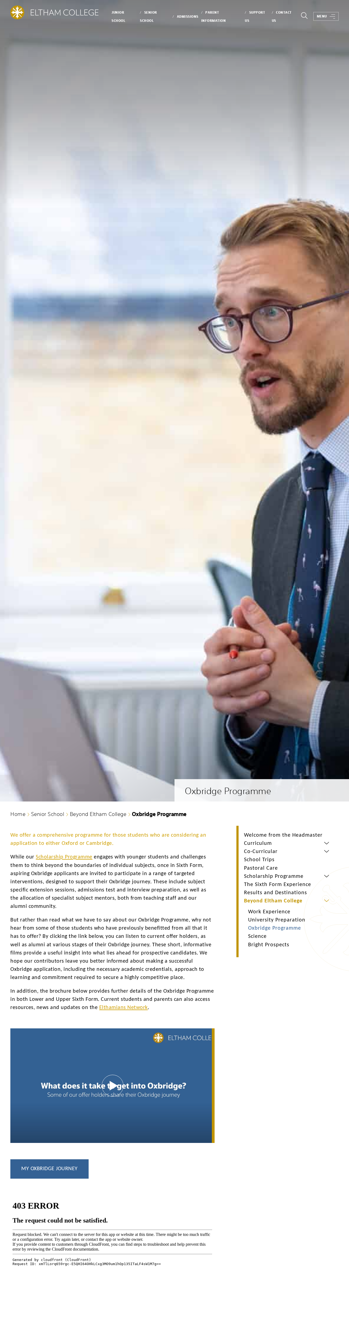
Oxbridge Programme (274, 928)
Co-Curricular (261, 851)
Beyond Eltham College (98, 813)
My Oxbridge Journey (49, 1169)
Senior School (47, 813)
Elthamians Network (123, 1007)
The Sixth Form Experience (277, 884)
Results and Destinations (275, 893)
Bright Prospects (268, 945)
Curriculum (258, 843)
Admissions (187, 16)
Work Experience (269, 912)
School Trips (259, 860)
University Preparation (276, 920)
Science (257, 936)
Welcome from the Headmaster (283, 835)
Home (17, 813)
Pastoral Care (261, 868)
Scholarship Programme (273, 876)
